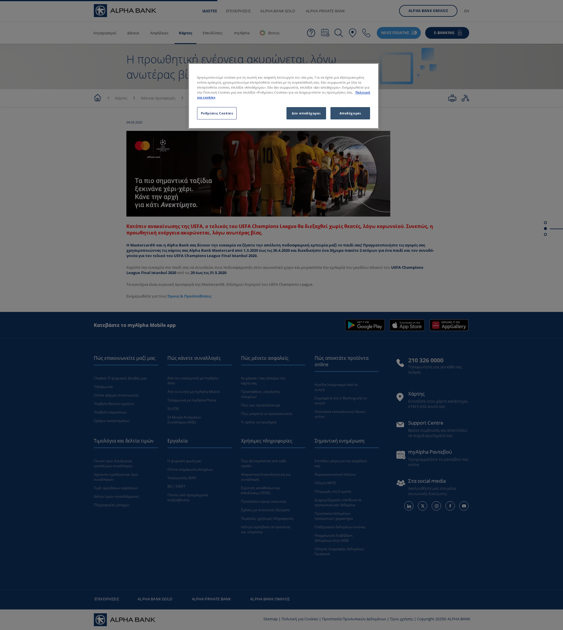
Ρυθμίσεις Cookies (217, 113)
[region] (283, 96)
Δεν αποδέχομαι (306, 113)
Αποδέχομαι (350, 113)
